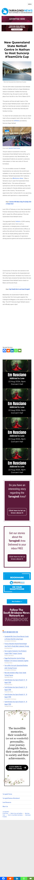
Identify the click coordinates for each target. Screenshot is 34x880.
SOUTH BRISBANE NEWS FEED (10, 632)
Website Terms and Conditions (17, 813)
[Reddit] (8, 350)
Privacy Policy (5, 813)
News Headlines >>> (17, 601)
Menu (30, 4)
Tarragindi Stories (7, 794)
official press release (17, 178)
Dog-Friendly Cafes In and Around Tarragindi (19, 289)
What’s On (5, 806)
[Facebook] (4, 350)
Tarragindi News (6, 811)
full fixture (16, 121)
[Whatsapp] (16, 350)
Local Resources (7, 802)
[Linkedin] (12, 350)
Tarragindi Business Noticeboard (11, 798)
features (18, 221)
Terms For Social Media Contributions (15, 815)
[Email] (19, 350)
